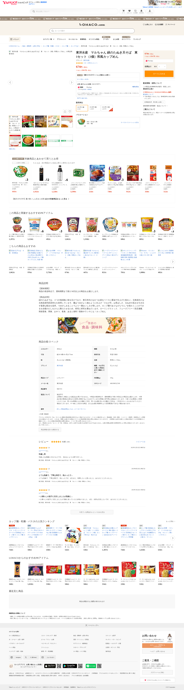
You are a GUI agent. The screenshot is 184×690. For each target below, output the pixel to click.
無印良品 (108, 651)
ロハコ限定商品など (14, 635)
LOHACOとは (20, 673)
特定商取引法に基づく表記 (127, 673)
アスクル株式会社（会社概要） (81, 675)
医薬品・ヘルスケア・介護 (113, 643)
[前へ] (10, 82)
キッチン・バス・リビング (113, 639)
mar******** (42, 451)
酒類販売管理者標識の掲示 (16, 675)
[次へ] (71, 82)
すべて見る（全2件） (83, 79)
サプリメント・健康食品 (80, 643)
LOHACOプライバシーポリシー (81, 673)
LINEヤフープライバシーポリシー (31, 687)
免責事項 (72, 687)
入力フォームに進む (157, 672)
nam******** (42, 472)
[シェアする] (65, 111)
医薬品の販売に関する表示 (49, 675)
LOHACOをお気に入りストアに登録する (158, 680)
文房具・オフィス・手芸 (113, 647)
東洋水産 (86, 60)
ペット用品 (12, 647)
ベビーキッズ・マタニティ (49, 643)
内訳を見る (135, 86)
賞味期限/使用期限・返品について (154, 106)
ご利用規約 (94, 673)
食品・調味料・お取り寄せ (31, 46)
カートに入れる (159, 74)
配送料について (148, 94)
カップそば (74, 46)
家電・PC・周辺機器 (47, 651)
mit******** (42, 493)
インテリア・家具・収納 (16, 651)
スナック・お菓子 (111, 635)
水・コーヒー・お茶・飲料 (16, 639)
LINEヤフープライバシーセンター (52, 687)
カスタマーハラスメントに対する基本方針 (47, 673)
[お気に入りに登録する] (70, 111)
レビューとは (140, 441)
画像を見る (12, 149)
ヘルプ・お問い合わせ (157, 651)
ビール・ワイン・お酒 (47, 639)
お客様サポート (29, 673)
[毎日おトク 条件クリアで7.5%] (92, 18)
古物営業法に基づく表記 (33, 675)
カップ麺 (65, 46)
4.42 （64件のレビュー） (91, 63)
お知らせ (11, 673)
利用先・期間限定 (87, 89)
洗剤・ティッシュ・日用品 (81, 639)
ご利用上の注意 (65, 673)
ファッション (45, 647)
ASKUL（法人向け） (64, 675)
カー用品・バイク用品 (79, 651)
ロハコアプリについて (27, 667)
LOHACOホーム (14, 46)
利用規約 (66, 687)
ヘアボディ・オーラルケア (16, 643)
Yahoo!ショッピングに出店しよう (165, 7)
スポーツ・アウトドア (79, 647)
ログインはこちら (82, 98)
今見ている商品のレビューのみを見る (92, 512)
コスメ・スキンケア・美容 (49, 635)
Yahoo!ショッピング (14, 687)
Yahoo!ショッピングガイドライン (86, 687)
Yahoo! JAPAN (148, 7)
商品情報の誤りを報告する (50, 429)
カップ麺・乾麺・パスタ (51, 46)
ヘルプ (179, 7)
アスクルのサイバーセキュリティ (108, 673)
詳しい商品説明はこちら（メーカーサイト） (72, 409)
